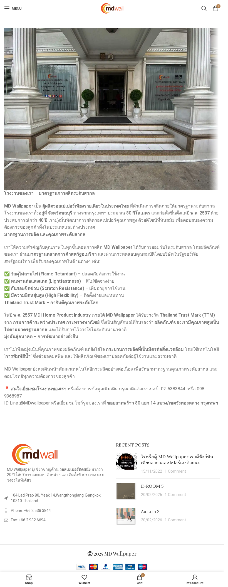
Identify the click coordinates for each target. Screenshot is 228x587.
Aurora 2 (150, 511)
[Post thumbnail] (126, 463)
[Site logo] (112, 8)
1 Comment (175, 471)
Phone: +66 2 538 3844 (31, 510)
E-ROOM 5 (152, 486)
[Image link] (34, 454)
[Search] (204, 8)
